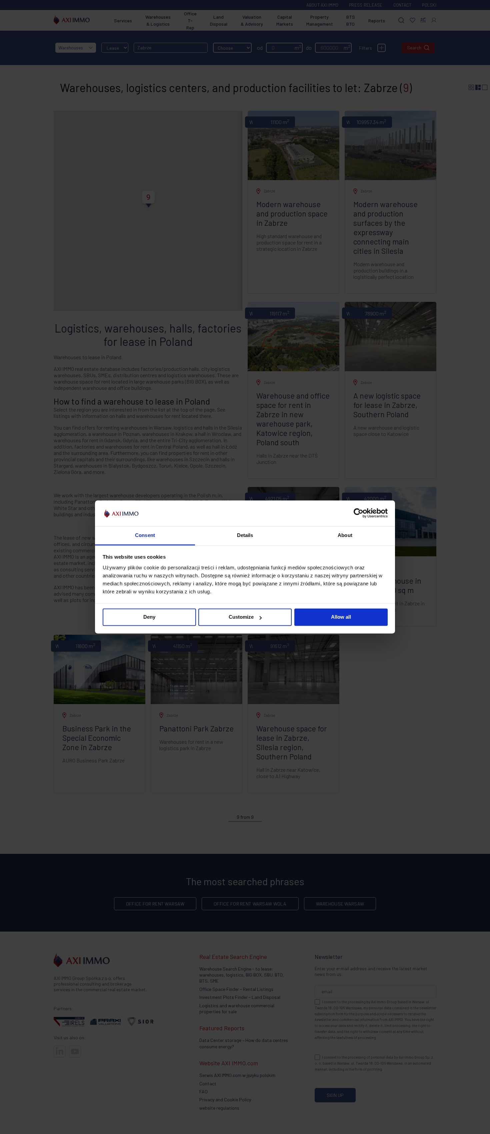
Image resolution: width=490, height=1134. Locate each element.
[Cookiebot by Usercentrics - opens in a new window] (358, 513)
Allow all (341, 617)
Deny (149, 617)
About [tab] (345, 535)
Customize (241, 617)
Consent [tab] (145, 535)
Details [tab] (245, 535)
